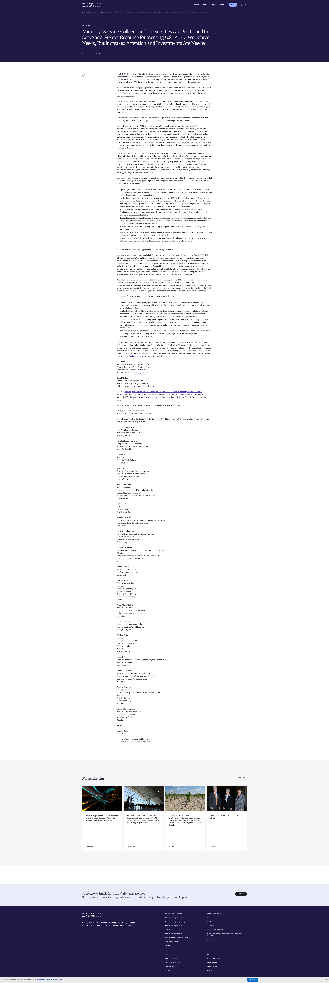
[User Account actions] (241, 4)
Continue (252, 980)
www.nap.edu (184, 394)
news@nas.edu (141, 372)
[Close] (326, 980)
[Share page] (84, 75)
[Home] (83, 11)
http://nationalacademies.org (132, 356)
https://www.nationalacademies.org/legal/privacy (48, 979)
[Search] (245, 4)
